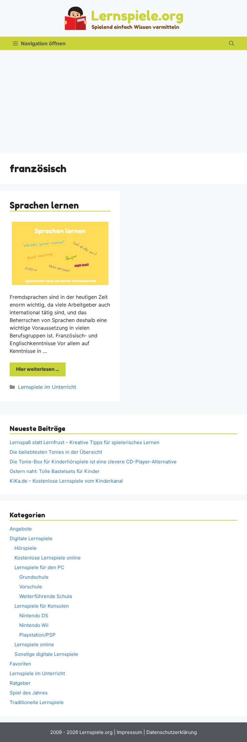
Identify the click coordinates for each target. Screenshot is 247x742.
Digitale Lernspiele (31, 538)
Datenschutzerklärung (171, 732)
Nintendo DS (33, 615)
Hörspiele (25, 548)
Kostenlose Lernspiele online (47, 558)
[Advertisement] (123, 98)
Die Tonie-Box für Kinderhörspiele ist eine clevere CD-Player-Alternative (93, 462)
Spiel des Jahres (29, 693)
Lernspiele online (34, 644)
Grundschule (34, 577)
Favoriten (20, 664)
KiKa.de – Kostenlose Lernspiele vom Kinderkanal (66, 481)
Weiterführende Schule (45, 596)
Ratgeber (20, 683)
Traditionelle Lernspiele (37, 702)
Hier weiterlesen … (37, 369)
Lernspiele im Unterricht (47, 387)
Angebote (21, 529)
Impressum (129, 732)
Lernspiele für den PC (39, 567)
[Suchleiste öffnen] (231, 43)
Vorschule (30, 587)
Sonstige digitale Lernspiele (46, 654)
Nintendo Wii (34, 625)
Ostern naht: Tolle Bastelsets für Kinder (55, 471)
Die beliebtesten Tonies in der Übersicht (56, 452)
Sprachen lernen (44, 205)
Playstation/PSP (37, 635)
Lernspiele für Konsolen (41, 606)
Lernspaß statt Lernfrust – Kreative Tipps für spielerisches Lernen (85, 442)
